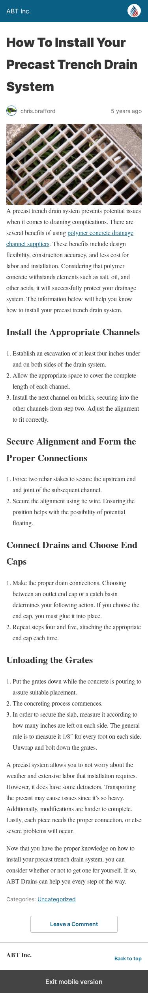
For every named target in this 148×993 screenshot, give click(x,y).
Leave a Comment (74, 924)
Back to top (128, 959)
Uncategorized (56, 899)
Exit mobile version (74, 982)
